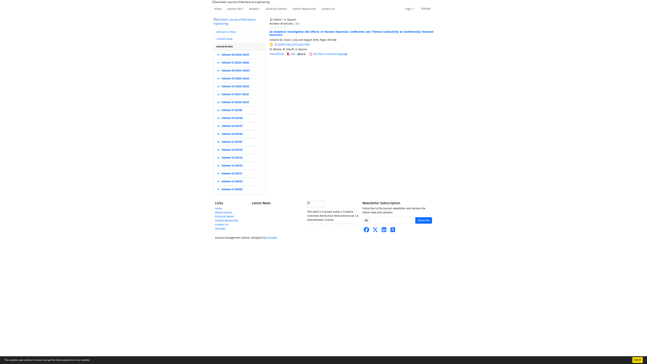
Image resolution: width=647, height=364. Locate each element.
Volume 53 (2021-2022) (235, 94)
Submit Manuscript (304, 8)
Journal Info (234, 8)
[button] (91, 360)
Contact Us (328, 8)
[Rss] (393, 230)
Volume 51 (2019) (232, 110)
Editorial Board (224, 216)
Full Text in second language (330, 54)
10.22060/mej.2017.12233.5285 (292, 44)
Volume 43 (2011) (232, 173)
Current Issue (225, 38)
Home (218, 8)
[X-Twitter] (375, 230)
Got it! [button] (637, 360)
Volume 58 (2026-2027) (235, 54)
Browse (253, 8)
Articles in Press (226, 32)
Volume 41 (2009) (232, 189)
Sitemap (220, 228)
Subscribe (424, 220)
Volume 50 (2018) (232, 118)
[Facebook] (366, 230)
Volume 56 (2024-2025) (235, 70)
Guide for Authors (276, 8)
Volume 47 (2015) (232, 141)
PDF (297, 54)
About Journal (223, 212)
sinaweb (272, 237)
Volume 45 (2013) (232, 157)
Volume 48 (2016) (232, 133)
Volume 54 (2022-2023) (235, 86)
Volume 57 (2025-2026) (235, 62)
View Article (277, 54)
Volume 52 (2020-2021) (235, 102)
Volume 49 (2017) (232, 126)
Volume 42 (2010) (232, 181)
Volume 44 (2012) (232, 165)
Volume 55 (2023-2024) (235, 78)
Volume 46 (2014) (232, 149)
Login (408, 8)
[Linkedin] (384, 230)
